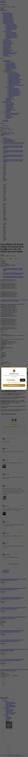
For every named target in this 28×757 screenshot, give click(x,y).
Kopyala (22, 380)
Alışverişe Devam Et (14, 385)
